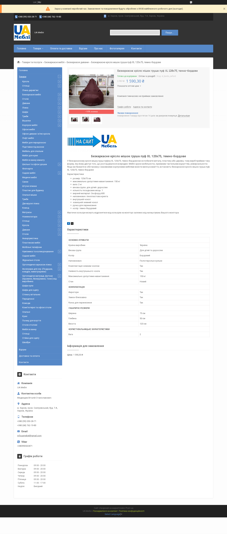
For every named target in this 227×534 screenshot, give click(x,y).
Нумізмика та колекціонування (38, 251)
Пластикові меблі (31, 242)
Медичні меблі (29, 177)
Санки (25, 181)
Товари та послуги (32, 62)
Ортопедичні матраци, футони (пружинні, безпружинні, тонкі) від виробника (39, 279)
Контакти (136, 48)
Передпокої (28, 299)
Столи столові (29, 325)
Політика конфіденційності (131, 511)
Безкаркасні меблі (54, 62)
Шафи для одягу (30, 290)
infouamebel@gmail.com (29, 435)
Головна (21, 48)
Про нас (98, 48)
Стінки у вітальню (31, 294)
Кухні (24, 316)
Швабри (26, 342)
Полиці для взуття (31, 320)
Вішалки (26, 120)
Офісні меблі (28, 129)
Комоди (26, 303)
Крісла (25, 81)
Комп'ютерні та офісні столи (36, 307)
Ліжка (25, 107)
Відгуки (83, 48)
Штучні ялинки (29, 186)
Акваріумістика (30, 238)
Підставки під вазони (33, 147)
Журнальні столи (31, 260)
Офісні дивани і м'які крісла (36, 134)
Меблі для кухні (30, 155)
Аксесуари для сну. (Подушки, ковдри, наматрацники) (37, 270)
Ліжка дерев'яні (30, 90)
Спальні (26, 312)
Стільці (25, 86)
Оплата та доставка (61, 48)
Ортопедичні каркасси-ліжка (37, 264)
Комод (25, 208)
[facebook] (68, 224)
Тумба (25, 199)
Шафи (25, 112)
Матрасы (27, 212)
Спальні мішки (29, 195)
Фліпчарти (27, 168)
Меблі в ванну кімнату (33, 160)
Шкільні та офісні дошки (34, 164)
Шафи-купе (27, 285)
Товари (37, 48)
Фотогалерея (117, 48)
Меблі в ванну (29, 329)
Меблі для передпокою (34, 142)
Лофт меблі (28, 138)
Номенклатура (29, 216)
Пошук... (170, 32)
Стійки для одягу (30, 338)
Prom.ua (129, 508)
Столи (25, 99)
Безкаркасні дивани (78, 62)
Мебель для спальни (32, 151)
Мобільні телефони (32, 247)
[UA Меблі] (22, 32)
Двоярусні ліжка (30, 203)
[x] (72, 224)
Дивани (26, 103)
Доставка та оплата (29, 356)
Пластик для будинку (33, 190)
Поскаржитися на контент (105, 511)
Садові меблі (28, 173)
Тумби (25, 116)
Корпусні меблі (29, 125)
